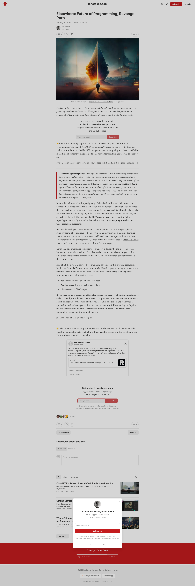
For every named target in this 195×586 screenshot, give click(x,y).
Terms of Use (108, 536)
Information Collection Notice (97, 538)
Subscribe (97, 531)
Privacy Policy (114, 538)
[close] (119, 501)
